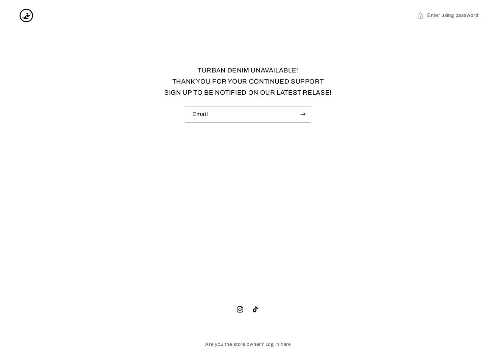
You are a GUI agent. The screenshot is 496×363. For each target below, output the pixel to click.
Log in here (278, 344)
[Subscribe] (303, 114)
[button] (447, 15)
